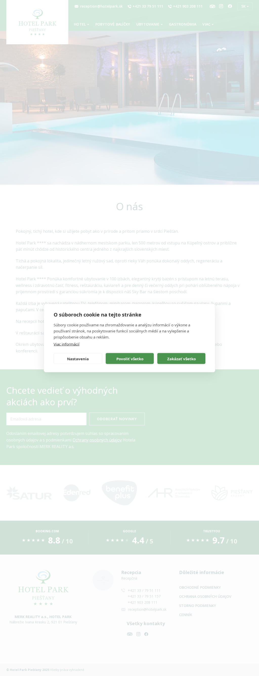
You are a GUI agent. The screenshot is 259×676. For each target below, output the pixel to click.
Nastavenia (78, 358)
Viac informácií (66, 344)
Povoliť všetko (129, 358)
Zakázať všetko (181, 358)
